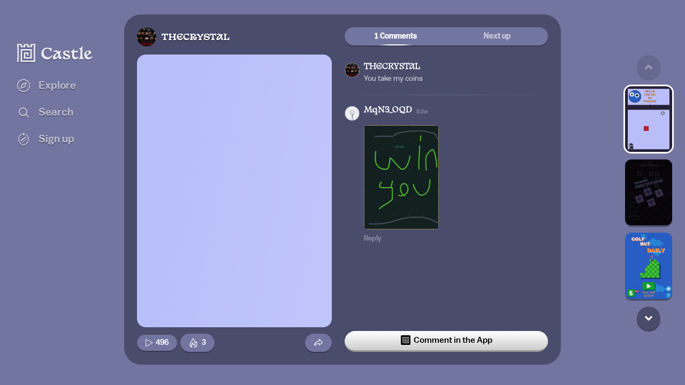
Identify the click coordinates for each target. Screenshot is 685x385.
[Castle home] (55, 53)
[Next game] (648, 318)
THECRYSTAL (196, 37)
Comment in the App (453, 340)
